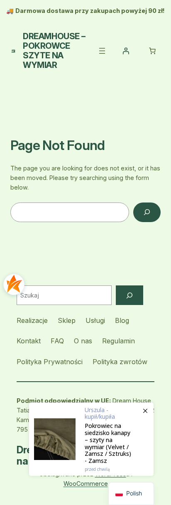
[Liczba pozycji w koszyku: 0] (152, 50)
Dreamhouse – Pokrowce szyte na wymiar (54, 50)
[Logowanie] (125, 50)
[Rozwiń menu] (102, 51)
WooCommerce (86, 483)
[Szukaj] (129, 295)
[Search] (147, 212)
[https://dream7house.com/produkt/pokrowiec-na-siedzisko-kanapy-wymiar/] (91, 439)
